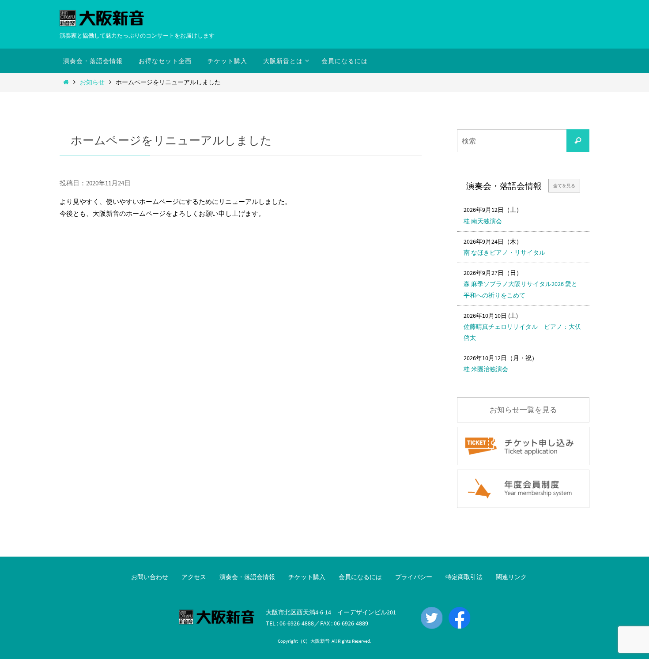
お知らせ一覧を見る (523, 409)
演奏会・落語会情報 (247, 577)
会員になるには (360, 577)
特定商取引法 (464, 577)
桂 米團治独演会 (486, 369)
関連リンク (511, 577)
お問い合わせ (149, 577)
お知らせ (92, 82)
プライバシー (413, 577)
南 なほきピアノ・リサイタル (504, 252)
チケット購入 (306, 577)
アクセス (193, 577)
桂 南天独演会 (483, 221)
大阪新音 (320, 641)
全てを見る (564, 185)
